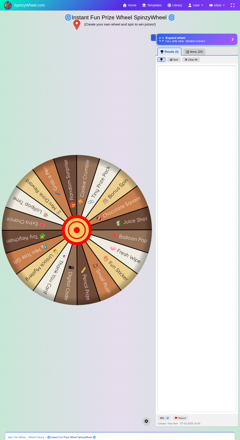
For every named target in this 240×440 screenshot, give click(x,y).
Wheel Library (36, 437)
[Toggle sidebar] (153, 37)
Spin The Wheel (17, 437)
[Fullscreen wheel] (232, 5)
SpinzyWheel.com (29, 5)
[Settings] (146, 421)
